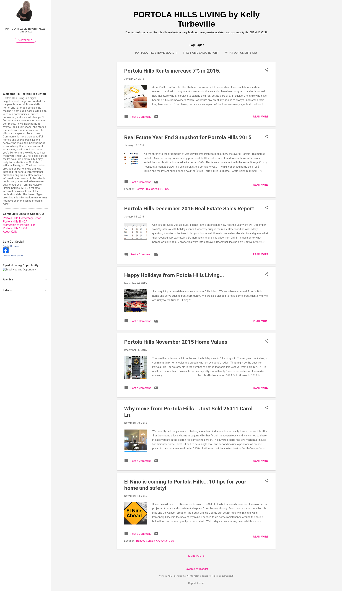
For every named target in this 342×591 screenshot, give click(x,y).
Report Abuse (196, 583)
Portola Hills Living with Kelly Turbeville (25, 30)
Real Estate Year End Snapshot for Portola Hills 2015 (187, 137)
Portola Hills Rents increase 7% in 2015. (172, 71)
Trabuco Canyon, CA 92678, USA (155, 540)
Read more (260, 116)
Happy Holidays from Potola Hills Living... (174, 275)
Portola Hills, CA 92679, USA (152, 189)
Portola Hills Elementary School (22, 218)
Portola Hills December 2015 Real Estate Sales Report (189, 208)
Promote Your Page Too (13, 256)
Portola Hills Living (11, 246)
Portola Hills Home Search (156, 52)
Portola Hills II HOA (15, 221)
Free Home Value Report (201, 52)
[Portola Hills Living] (6, 252)
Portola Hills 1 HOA (15, 228)
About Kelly (10, 231)
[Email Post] (156, 118)
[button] (266, 70)
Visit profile (25, 40)
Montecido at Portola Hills (19, 225)
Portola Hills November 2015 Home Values (175, 342)
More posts (196, 555)
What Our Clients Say (241, 52)
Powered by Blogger (196, 568)
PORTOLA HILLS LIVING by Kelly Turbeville (196, 19)
